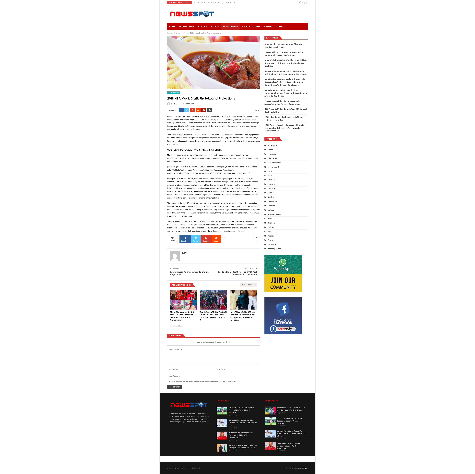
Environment (273, 167)
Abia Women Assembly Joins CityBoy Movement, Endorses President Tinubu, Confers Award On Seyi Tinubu (285, 93)
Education (272, 158)
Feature (271, 184)
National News (186, 26)
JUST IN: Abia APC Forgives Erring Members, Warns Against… (241, 410)
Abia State (272, 145)
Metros (215, 26)
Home (196, 2)
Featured (272, 188)
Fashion (271, 180)
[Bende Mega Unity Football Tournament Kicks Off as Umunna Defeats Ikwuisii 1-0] (213, 300)
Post (270, 231)
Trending (272, 244)
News (270, 218)
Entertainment (230, 26)
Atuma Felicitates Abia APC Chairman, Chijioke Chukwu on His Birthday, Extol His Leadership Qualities (285, 63)
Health (271, 197)
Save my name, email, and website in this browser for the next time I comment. (203, 382)
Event (270, 171)
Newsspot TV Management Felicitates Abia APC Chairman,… (241, 435)
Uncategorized (274, 249)
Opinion (271, 223)
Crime (257, 26)
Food (270, 193)
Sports (246, 26)
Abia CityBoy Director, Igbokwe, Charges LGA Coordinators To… (243, 446)
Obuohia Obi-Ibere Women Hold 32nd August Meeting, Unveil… (291, 409)
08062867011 (303, 468)
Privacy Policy (217, 2)
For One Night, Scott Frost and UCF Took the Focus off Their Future (237, 273)
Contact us (230, 2)
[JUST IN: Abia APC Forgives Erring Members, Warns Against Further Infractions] (222, 410)
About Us (205, 2)
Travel (270, 240)
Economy (269, 26)
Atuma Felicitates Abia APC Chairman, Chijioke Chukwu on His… (243, 422)
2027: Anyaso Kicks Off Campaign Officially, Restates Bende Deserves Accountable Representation (284, 128)
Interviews (272, 201)
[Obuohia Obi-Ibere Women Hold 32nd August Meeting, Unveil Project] (270, 410)
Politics (202, 26)
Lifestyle (282, 26)
